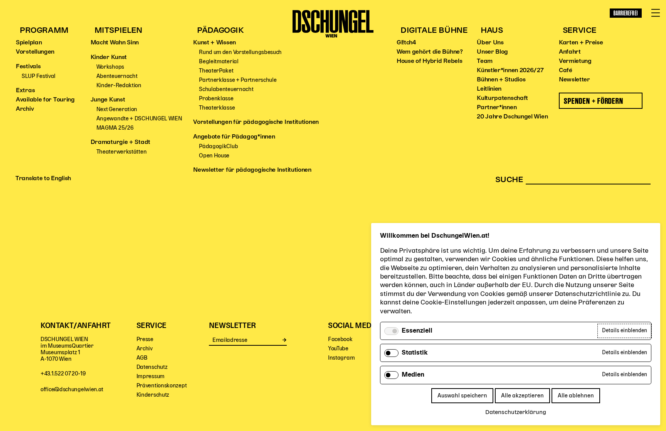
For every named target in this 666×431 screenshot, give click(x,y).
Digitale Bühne (433, 30)
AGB (142, 357)
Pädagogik (220, 30)
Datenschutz (152, 367)
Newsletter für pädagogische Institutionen (252, 170)
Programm (44, 30)
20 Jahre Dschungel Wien (512, 117)
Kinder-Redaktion (118, 85)
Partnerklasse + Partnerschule (237, 80)
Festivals (28, 66)
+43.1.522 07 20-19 (63, 373)
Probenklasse (216, 98)
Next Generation (117, 109)
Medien (413, 375)
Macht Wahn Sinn (115, 43)
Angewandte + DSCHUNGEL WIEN (139, 118)
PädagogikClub (218, 146)
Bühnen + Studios (501, 80)
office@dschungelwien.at (71, 389)
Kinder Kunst (109, 57)
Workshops (110, 66)
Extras (25, 90)
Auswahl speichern (462, 395)
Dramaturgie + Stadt (120, 142)
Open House (214, 155)
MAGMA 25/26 (115, 127)
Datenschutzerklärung (515, 412)
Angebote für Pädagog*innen (234, 137)
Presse (144, 339)
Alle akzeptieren (522, 395)
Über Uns (490, 43)
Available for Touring (45, 100)
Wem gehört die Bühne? (430, 52)
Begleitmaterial (219, 61)
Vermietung (575, 61)
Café (565, 70)
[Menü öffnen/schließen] (655, 13)
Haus (492, 30)
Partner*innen (496, 107)
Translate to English (43, 178)
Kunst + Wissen (214, 43)
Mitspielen (118, 30)
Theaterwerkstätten (121, 151)
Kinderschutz (152, 394)
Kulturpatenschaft (502, 98)
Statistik (415, 353)
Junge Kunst (108, 100)
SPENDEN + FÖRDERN (594, 101)
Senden (285, 340)
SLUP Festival (39, 76)
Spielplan (29, 43)
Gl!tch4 (406, 43)
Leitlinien (489, 89)
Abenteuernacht (117, 76)
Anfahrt (570, 52)
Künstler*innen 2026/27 (510, 70)
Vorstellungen (35, 52)
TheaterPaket (216, 70)
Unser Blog (492, 52)
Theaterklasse (217, 107)
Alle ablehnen (576, 395)
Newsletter (574, 80)
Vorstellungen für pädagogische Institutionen (256, 122)
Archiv (25, 109)
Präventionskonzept (161, 385)
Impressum (150, 376)
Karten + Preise (581, 43)
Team (485, 61)
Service (579, 30)
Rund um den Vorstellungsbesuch (240, 52)
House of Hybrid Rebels (429, 61)
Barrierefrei (626, 13)
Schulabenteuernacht (226, 89)
